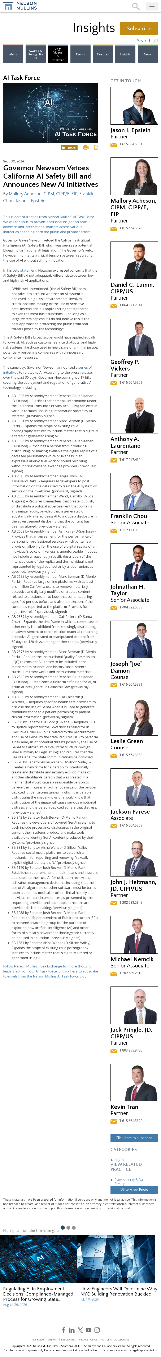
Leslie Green (126, 741)
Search (145, 40)
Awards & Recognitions (35, 54)
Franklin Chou (128, 516)
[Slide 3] (74, 1227)
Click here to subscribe (134, 1138)
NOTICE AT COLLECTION (114, 1339)
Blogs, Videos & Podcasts (58, 54)
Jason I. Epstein (30, 200)
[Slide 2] (68, 1227)
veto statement (24, 270)
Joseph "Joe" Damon (126, 667)
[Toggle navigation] (152, 6)
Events (80, 54)
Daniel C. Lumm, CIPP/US (132, 288)
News (148, 54)
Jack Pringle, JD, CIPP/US (131, 1033)
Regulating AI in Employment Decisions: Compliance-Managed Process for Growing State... (38, 1294)
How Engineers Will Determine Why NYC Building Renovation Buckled (118, 1291)
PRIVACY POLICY (87, 1339)
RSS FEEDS (38, 1339)
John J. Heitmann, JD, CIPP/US (133, 885)
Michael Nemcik (132, 959)
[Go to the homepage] (20, 6)
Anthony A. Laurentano (125, 442)
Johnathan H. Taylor (127, 590)
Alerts (13, 54)
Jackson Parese (130, 811)
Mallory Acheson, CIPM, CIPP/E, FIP (43, 194)
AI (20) (119, 1160)
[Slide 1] (62, 1227)
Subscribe (139, 28)
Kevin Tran (124, 1107)
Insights (125, 54)
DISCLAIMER (68, 1339)
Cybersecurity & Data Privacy (129, 1181)
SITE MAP (52, 1339)
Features (103, 54)
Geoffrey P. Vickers (124, 365)
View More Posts (134, 1190)
